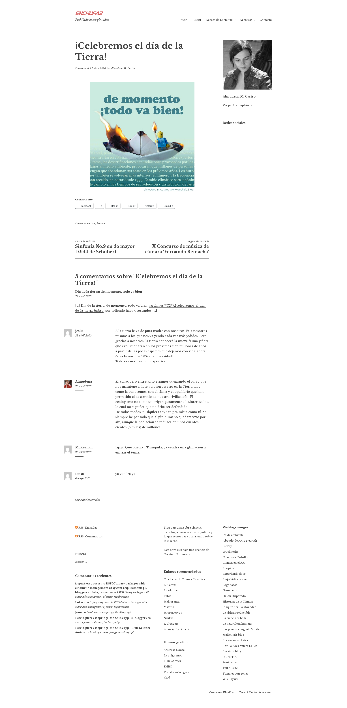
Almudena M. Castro (123, 68)
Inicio (183, 20)
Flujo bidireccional (235, 579)
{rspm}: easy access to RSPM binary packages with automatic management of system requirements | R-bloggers (111, 588)
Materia (169, 607)
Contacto (266, 20)
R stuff (197, 20)
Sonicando (230, 662)
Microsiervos (173, 612)
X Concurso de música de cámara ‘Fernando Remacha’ (177, 246)
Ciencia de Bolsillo (235, 557)
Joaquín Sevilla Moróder (239, 607)
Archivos (246, 20)
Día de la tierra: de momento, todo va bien (108, 291)
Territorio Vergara (176, 672)
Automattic (264, 692)
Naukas (168, 618)
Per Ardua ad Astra (235, 640)
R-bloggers (171, 623)
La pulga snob (173, 655)
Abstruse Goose (174, 650)
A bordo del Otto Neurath (240, 540)
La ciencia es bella (235, 618)
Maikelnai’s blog (233, 634)
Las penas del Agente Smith (241, 629)
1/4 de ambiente (233, 535)
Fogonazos (230, 585)
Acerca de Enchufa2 (219, 20)
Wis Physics (231, 679)
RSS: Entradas (87, 527)
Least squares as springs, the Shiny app (109, 612)
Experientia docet (234, 573)
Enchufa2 (88, 14)
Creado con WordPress (222, 692)
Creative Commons (177, 554)
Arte (93, 223)
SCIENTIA (230, 657)
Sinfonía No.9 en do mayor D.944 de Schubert (105, 246)
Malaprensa (171, 601)
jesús (79, 331)
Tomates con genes (235, 673)
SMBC (168, 666)
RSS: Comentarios (90, 536)
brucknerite (230, 551)
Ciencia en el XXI (234, 562)
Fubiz (167, 596)
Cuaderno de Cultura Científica (184, 579)
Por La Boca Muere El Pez (240, 646)
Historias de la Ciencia (238, 601)
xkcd (167, 677)
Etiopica (228, 568)
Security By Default (176, 629)
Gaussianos (230, 590)
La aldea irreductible (236, 612)
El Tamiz (170, 585)
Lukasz (80, 602)
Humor (101, 223)
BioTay (227, 546)
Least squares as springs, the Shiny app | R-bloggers (111, 618)
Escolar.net (171, 590)
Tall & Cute (230, 668)
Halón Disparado (234, 596)
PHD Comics (172, 661)
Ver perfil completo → (237, 105)
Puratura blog (232, 651)
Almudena (83, 381)
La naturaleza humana (237, 623)
